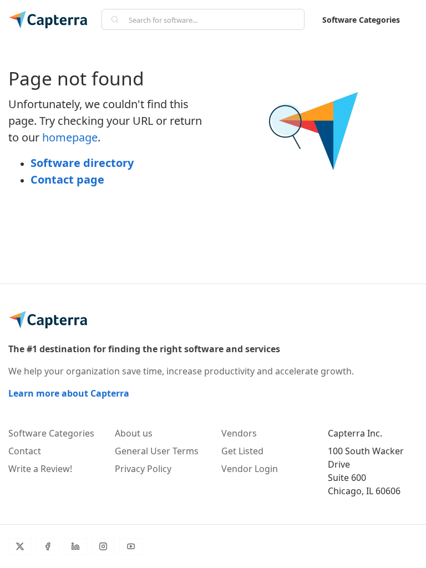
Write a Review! (40, 469)
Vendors (239, 433)
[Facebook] (47, 546)
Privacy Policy (143, 469)
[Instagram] (103, 546)
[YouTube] (131, 546)
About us (134, 433)
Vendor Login (249, 469)
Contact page (67, 179)
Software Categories (361, 19)
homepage (70, 137)
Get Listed (242, 451)
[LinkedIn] (75, 546)
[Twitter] (20, 546)
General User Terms (157, 451)
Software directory (82, 162)
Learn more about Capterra (68, 393)
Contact (24, 451)
